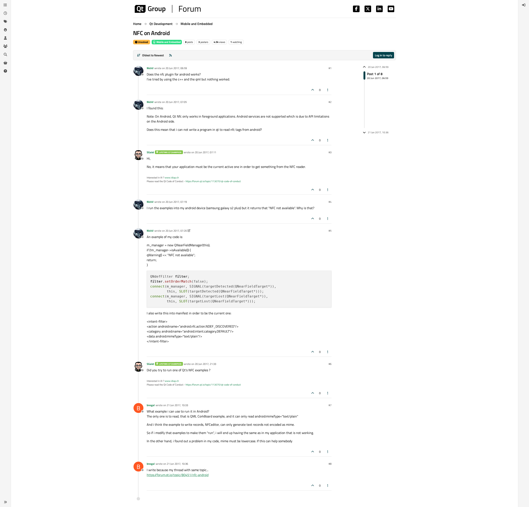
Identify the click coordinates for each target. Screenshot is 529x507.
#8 (330, 464)
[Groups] (5, 46)
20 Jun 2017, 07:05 (176, 102)
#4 (330, 202)
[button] (5, 502)
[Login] (523, 5)
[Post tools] (328, 90)
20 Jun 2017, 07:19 (176, 202)
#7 (330, 405)
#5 (330, 231)
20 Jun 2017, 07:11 (205, 152)
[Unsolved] (5, 71)
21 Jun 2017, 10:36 (177, 464)
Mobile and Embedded (168, 42)
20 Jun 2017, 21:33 (205, 364)
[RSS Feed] (170, 55)
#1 (330, 68)
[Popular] (5, 29)
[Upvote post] (312, 90)
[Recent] (5, 13)
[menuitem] (523, 5)
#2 (330, 102)
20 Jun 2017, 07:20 (176, 231)
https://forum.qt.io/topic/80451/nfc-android (178, 474)
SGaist (150, 152)
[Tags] (5, 21)
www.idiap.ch (172, 177)
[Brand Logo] (168, 9)
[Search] (5, 54)
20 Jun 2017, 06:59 (176, 68)
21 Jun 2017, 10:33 (177, 405)
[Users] (5, 38)
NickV (150, 68)
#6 (330, 364)
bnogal (151, 405)
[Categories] (5, 5)
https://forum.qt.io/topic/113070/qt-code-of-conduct (213, 181)
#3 (330, 152)
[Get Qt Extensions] (5, 62)
